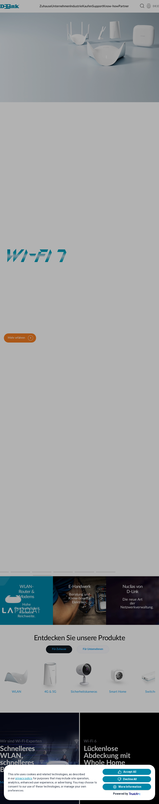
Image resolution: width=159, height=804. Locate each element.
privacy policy (23, 778)
